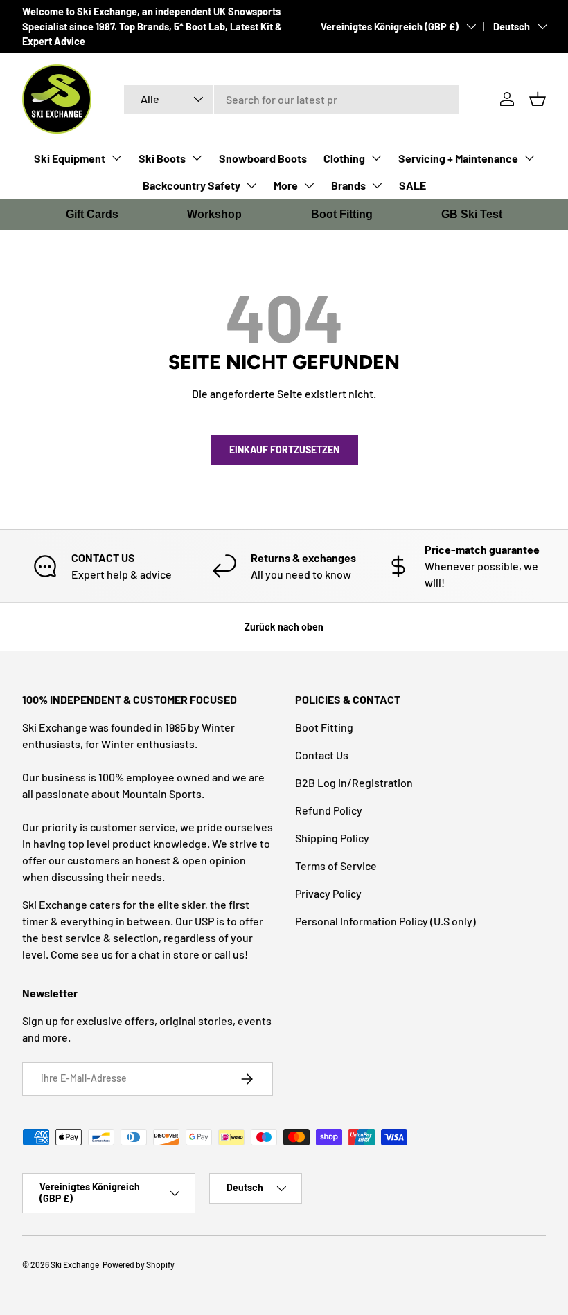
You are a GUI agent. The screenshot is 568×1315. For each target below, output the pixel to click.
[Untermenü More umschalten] (309, 185)
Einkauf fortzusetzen (284, 449)
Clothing (344, 158)
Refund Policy (328, 810)
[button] (537, 99)
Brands (348, 185)
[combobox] (291, 99)
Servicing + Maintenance (458, 158)
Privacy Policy (328, 893)
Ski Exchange (75, 1264)
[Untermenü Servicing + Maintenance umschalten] (529, 157)
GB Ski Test (471, 214)
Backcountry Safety (191, 185)
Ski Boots (162, 158)
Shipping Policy (332, 837)
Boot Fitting (342, 214)
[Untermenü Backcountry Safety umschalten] (251, 185)
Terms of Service (336, 865)
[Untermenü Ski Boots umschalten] (196, 157)
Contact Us (321, 754)
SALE (412, 185)
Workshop (214, 214)
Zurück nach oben (284, 627)
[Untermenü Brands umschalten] (377, 185)
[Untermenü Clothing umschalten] (376, 157)
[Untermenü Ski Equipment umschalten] (116, 157)
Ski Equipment (69, 158)
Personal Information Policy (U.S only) (385, 920)
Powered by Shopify (139, 1264)
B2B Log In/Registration (354, 782)
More (286, 185)
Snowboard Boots (263, 158)
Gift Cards (92, 214)
